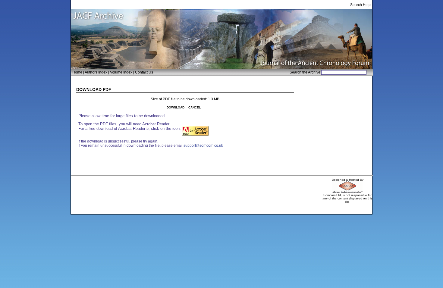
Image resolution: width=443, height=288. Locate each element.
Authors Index (96, 72)
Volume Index (121, 72)
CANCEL (194, 107)
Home (77, 72)
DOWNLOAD (175, 107)
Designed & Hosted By (347, 179)
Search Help (360, 5)
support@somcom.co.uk (203, 145)
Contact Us (144, 72)
